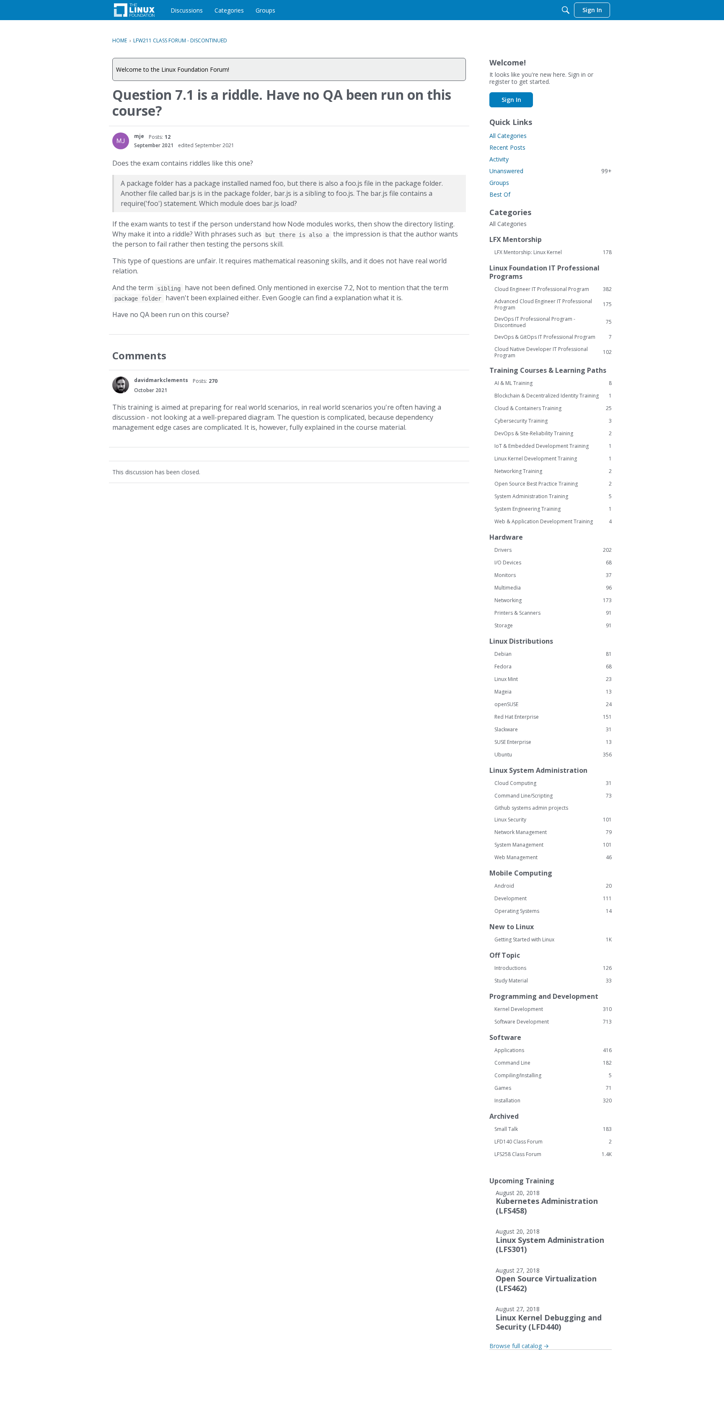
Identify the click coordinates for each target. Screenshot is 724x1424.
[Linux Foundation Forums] (134, 10)
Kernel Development (553, 1009)
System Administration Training (553, 496)
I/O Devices (553, 562)
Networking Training (553, 471)
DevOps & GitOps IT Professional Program (553, 337)
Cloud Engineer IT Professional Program (553, 289)
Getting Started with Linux (553, 939)
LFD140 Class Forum (553, 1142)
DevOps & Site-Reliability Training (553, 433)
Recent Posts (507, 147)
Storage (553, 625)
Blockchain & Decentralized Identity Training (553, 396)
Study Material (553, 981)
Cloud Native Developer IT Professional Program (553, 352)
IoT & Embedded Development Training (553, 446)
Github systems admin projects (531, 808)
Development (553, 898)
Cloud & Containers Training (553, 408)
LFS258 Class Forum (553, 1154)
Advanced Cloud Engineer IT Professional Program (553, 304)
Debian (553, 654)
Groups (499, 183)
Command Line (553, 1063)
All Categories (508, 136)
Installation (553, 1100)
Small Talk (553, 1129)
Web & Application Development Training (553, 521)
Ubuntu (553, 755)
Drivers (553, 550)
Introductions (553, 968)
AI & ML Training (553, 383)
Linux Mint (553, 679)
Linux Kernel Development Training (553, 459)
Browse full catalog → (519, 1346)
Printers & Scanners (553, 613)
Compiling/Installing (553, 1075)
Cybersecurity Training (553, 421)
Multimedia (553, 588)
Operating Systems (553, 911)
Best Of (499, 194)
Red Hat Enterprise (553, 717)
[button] (120, 141)
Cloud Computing (553, 783)
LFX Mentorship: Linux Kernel (553, 252)
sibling (169, 288)
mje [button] (139, 136)
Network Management (553, 832)
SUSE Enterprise (553, 742)
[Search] (565, 10)
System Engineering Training (553, 509)
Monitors (553, 575)
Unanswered (550, 171)
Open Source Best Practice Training (553, 484)
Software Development (553, 1022)
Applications (553, 1050)
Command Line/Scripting (553, 796)
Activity (499, 159)
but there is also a (297, 234)
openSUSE (553, 704)
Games (553, 1088)
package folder (137, 298)
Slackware (553, 729)
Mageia (553, 692)
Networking (553, 600)
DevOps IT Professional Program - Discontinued (553, 322)
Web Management (553, 857)
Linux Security (553, 820)
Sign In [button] (511, 100)
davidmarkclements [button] (161, 380)
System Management (553, 845)
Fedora (553, 666)
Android (553, 886)
